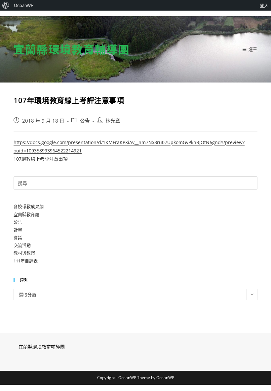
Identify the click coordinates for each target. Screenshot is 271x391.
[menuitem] (6, 5)
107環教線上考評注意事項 (41, 159)
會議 (18, 238)
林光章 (112, 121)
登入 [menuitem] (264, 5)
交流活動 (22, 245)
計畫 (18, 230)
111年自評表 (26, 261)
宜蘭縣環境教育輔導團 (72, 49)
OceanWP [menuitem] (23, 5)
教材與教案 (24, 253)
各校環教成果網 (29, 206)
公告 (85, 121)
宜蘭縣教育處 (26, 214)
